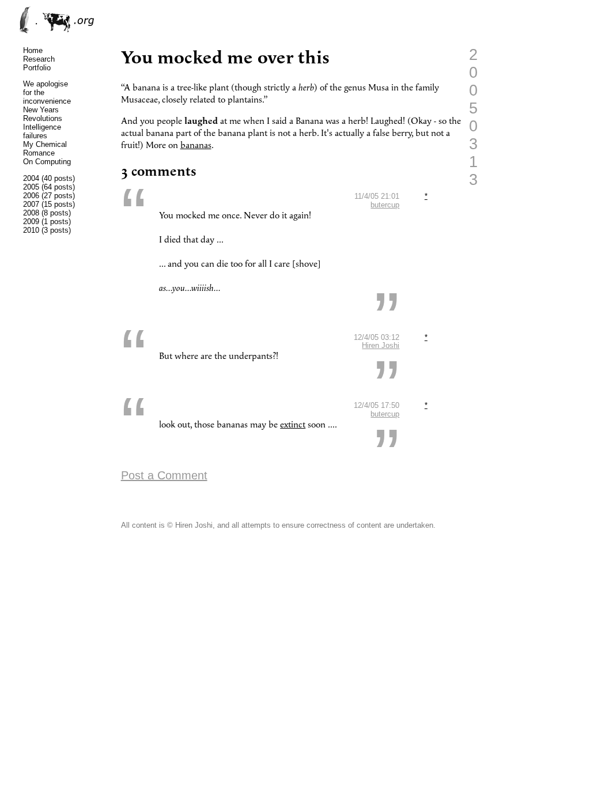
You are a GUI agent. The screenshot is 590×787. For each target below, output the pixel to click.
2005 (31, 187)
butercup (384, 204)
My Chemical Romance (45, 148)
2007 (31, 204)
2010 (31, 230)
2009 (31, 221)
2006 (31, 195)
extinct (292, 425)
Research (39, 59)
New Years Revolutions (42, 114)
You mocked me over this (225, 58)
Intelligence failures (42, 131)
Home (33, 50)
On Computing (47, 161)
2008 (31, 213)
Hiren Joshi (380, 345)
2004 (31, 178)
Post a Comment (164, 475)
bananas (195, 145)
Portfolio (37, 67)
